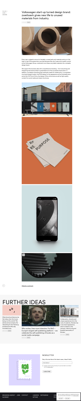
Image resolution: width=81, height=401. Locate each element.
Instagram (44, 395)
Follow (4, 11)
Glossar (5, 397)
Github (35, 397)
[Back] (3, 285)
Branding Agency (8, 395)
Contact (25, 395)
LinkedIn (36, 395)
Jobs (18, 395)
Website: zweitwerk (27, 286)
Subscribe (4, 14)
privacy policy (76, 395)
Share (3, 12)
